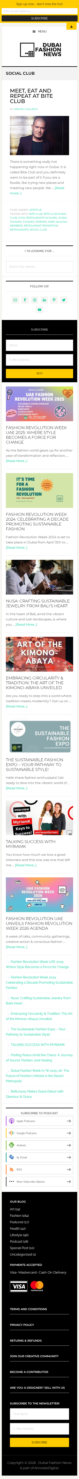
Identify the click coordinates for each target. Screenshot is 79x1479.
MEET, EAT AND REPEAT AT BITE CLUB (31, 95)
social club (38, 229)
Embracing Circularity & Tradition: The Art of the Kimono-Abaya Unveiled (35, 683)
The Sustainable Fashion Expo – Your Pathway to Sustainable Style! (34, 764)
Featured (16, 1222)
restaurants (19, 229)
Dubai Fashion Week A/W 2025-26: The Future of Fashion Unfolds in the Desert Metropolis (37, 1076)
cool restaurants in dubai (37, 217)
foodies (28, 221)
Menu (42, 31)
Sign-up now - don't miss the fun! (39, 4)
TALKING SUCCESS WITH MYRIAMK (38, 1045)
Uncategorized (21, 1254)
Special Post (19, 1248)
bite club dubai (55, 213)
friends (41, 221)
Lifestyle (35, 209)
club (13, 217)
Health (15, 1229)
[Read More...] (16, 461)
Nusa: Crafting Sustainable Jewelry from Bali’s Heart (38, 603)
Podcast (16, 1241)
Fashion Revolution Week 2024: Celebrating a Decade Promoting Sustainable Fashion (37, 521)
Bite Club (36, 213)
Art (12, 1209)
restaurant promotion (41, 225)
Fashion (15, 1216)
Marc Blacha (57, 221)
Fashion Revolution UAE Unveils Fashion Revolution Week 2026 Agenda (39, 923)
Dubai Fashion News (39, 50)
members (16, 225)
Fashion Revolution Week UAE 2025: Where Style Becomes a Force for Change (36, 435)
